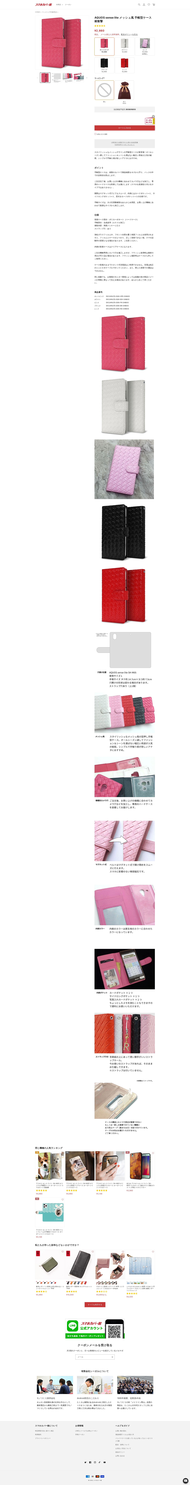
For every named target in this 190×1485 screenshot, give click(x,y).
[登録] (112, 1357)
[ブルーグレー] (112, 1283)
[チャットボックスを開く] (185, 1481)
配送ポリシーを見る (129, 34)
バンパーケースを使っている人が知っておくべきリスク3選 (134, 1439)
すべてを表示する (95, 1305)
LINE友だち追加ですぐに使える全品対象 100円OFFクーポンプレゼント (124, 143)
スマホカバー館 (98, 1480)
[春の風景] (135, 1283)
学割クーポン (80, 1434)
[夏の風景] (138, 1283)
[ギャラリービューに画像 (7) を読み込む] (68, 78)
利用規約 (38, 1434)
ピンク (145, 52)
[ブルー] (51, 1283)
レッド (124, 70)
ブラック (104, 70)
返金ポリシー (120, 1452)
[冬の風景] (131, 1283)
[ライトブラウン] (48, 1283)
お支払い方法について (123, 1448)
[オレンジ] (41, 1283)
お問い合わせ (120, 1456)
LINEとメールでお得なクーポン (86, 1431)
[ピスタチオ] (105, 1283)
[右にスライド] (87, 77)
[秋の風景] (142, 1283)
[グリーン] (38, 1283)
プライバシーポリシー (43, 1438)
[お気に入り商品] (148, 4)
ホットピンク (104, 51)
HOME (37, 12)
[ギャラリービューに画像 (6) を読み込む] (56, 78)
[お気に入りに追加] (62, 1153)
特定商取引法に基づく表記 (44, 1431)
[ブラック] (45, 1283)
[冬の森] (128, 1283)
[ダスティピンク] (98, 1283)
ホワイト (125, 51)
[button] (59, 4)
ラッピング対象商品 (49, 12)
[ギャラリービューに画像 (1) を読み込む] (45, 78)
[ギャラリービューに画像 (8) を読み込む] (79, 78)
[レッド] (55, 1283)
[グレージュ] (101, 1283)
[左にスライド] (37, 77)
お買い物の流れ (120, 1431)
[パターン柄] (145, 1283)
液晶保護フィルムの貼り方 (124, 1434)
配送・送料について (122, 1445)
